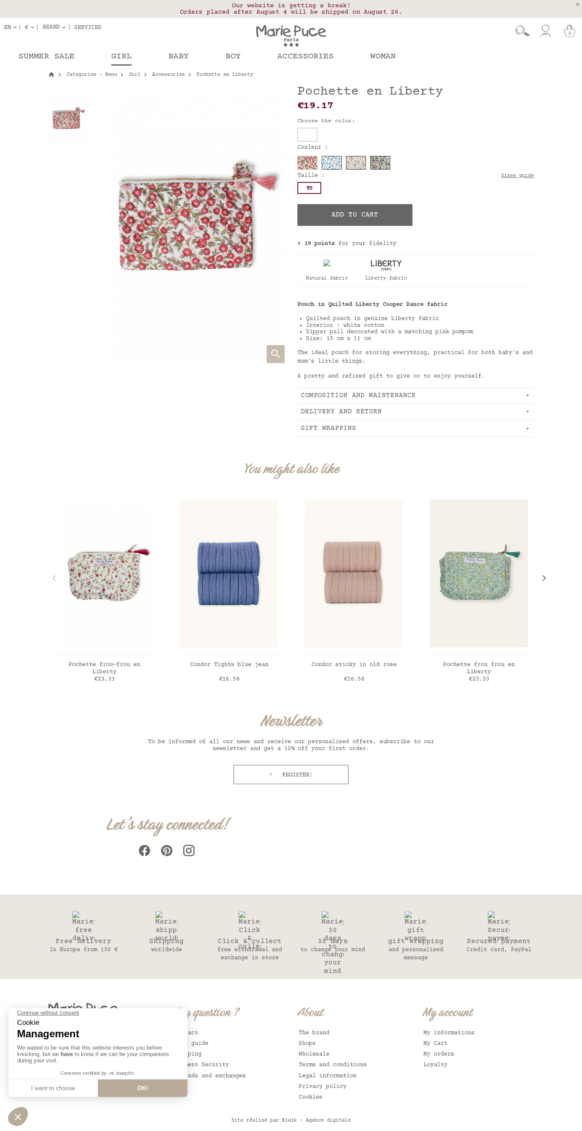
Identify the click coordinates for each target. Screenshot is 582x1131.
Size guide (191, 1043)
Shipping (188, 1054)
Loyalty (435, 1065)
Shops (307, 1043)
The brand (314, 1033)
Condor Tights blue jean (229, 664)
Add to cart (354, 215)
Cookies (311, 1097)
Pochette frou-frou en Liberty (104, 668)
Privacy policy (322, 1086)
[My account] (545, 31)
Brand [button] (51, 27)
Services (87, 27)
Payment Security (201, 1065)
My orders (439, 1054)
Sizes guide (517, 176)
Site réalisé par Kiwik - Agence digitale (291, 1120)
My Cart (435, 1043)
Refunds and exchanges (210, 1076)
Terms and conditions (333, 1065)
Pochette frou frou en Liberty (479, 668)
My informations (449, 1033)
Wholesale (314, 1054)
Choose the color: (326, 121)
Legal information (328, 1076)
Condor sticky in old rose (354, 664)
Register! (296, 775)
